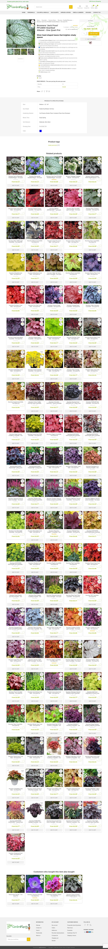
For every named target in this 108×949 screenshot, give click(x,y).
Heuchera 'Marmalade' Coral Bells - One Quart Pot (35, 531)
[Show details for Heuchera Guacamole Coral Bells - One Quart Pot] (54, 327)
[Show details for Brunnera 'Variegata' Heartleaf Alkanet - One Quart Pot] (73, 166)
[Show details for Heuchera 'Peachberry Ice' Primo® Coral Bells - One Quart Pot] (92, 456)
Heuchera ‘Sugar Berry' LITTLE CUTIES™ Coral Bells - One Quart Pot (73, 758)
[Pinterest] (88, 925)
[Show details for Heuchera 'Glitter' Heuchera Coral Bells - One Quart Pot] (92, 294)
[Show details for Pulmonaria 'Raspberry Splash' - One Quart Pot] (54, 884)
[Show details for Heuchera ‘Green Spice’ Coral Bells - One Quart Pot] (16, 198)
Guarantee (69, 930)
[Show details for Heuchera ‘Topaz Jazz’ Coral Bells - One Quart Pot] (92, 359)
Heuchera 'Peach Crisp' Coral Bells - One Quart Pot (92, 563)
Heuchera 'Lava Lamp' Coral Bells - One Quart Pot (54, 692)
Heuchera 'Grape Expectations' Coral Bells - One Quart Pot (15, 338)
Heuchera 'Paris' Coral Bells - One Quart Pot (73, 563)
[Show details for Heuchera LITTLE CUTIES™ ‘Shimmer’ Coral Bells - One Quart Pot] (73, 810)
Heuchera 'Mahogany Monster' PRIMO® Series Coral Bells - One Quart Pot (73, 693)
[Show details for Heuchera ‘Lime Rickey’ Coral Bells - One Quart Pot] (35, 681)
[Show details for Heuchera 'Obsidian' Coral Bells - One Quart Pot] (35, 552)
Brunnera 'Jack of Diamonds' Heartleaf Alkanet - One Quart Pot (16, 177)
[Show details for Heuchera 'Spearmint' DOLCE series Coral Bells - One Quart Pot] (16, 488)
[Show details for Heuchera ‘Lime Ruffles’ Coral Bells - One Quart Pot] (54, 778)
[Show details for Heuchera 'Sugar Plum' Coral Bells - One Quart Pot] (16, 649)
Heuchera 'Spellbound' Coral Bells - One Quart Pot (92, 628)
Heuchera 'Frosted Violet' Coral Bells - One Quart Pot (34, 757)
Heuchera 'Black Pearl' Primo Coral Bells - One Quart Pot (73, 596)
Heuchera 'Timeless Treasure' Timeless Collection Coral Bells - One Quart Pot (54, 500)
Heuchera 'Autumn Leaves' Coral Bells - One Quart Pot (34, 209)
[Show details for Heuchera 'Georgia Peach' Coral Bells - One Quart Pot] (73, 294)
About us (38, 935)
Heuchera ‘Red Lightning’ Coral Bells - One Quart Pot (54, 370)
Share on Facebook (44, 91)
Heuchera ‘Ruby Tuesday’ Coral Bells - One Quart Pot (73, 370)
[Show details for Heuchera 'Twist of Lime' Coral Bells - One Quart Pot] (16, 746)
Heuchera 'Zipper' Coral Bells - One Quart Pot (54, 660)
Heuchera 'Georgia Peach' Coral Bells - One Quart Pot (73, 306)
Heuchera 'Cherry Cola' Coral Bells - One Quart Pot (73, 241)
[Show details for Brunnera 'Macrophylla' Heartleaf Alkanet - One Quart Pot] (35, 166)
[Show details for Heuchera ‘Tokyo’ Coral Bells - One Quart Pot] (16, 713)
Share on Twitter (42, 91)
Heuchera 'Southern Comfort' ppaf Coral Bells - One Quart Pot (73, 629)
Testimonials (39, 933)
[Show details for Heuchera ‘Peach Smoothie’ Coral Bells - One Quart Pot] (16, 681)
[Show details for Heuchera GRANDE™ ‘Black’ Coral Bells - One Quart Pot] (92, 778)
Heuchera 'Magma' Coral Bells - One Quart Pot (54, 435)
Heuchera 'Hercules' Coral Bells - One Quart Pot (73, 338)
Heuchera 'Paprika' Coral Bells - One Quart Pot (54, 563)
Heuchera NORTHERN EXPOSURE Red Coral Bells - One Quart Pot (73, 435)
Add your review (74, 27)
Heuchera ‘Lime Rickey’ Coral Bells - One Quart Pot (35, 692)
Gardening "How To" (72, 933)
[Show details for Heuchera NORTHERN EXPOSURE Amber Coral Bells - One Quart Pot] (92, 520)
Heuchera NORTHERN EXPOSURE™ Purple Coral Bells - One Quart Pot (35, 468)
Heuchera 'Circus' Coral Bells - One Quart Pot (92, 241)
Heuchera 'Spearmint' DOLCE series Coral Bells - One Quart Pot (15, 500)
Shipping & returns (71, 935)
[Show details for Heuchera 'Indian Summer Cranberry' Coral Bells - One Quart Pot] (54, 746)
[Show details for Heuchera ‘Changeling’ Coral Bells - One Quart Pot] (16, 778)
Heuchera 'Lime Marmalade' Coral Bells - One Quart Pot (15, 531)
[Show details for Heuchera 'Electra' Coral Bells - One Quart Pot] (73, 262)
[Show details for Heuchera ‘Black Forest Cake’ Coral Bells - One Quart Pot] (92, 746)
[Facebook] (85, 925)
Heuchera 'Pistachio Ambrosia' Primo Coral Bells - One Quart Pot (54, 596)
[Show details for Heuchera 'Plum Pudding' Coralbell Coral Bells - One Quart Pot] (35, 585)
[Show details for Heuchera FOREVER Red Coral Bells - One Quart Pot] (92, 391)
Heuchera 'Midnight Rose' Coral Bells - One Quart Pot (73, 531)
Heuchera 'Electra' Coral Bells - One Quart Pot (73, 273)
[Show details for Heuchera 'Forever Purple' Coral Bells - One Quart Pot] (54, 294)
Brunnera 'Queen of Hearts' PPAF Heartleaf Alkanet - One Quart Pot (92, 177)
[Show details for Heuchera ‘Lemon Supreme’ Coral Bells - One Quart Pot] (35, 359)
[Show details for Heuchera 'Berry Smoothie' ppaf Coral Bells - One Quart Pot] (73, 198)
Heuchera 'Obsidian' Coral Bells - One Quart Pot (35, 563)
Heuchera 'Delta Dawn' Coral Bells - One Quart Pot (35, 273)
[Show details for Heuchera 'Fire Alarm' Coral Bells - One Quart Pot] (16, 294)
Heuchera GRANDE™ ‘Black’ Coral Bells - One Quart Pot (92, 789)
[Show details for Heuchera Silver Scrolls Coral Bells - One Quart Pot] (54, 617)
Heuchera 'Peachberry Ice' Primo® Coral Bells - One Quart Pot (92, 468)
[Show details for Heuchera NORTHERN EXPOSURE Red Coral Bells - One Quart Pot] (73, 423)
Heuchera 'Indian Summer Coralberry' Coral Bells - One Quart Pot (15, 435)
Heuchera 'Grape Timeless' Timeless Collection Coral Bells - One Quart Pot (92, 725)
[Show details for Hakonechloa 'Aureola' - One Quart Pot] (16, 884)
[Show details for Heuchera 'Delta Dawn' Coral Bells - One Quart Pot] (35, 262)
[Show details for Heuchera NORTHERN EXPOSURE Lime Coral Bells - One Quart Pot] (16, 552)
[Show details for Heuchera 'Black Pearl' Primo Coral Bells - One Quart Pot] (73, 585)
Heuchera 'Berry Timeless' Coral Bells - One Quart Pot (92, 209)
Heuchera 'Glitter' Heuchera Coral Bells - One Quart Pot (92, 306)
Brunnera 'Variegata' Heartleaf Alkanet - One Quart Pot (73, 177)
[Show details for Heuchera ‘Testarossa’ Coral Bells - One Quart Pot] (16, 842)
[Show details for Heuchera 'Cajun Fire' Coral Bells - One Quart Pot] (54, 230)
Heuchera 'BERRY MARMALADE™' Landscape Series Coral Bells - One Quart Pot (54, 210)
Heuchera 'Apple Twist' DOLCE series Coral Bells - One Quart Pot (73, 661)
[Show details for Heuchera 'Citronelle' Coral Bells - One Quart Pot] (16, 262)
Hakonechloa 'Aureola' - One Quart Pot (15, 895)
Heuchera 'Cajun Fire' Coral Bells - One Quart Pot (54, 241)
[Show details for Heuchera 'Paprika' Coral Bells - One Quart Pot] (54, 552)
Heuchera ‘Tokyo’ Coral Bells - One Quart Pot (15, 725)
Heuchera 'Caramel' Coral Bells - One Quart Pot (15, 402)
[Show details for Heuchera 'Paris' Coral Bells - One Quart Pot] (73, 552)
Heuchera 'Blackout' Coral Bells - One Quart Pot (34, 241)
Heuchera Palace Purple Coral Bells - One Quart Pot (54, 467)
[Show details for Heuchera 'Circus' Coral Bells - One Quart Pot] (92, 230)
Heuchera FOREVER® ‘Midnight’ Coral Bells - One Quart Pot (34, 822)
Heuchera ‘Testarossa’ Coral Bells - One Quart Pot (15, 854)
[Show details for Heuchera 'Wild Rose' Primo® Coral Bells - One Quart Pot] (73, 488)
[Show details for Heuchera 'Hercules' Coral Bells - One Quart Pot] (73, 327)
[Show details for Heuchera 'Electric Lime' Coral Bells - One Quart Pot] (35, 713)
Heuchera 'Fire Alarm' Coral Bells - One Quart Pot (15, 306)
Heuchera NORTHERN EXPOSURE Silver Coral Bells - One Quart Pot (92, 435)
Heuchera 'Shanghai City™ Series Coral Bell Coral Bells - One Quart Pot (16, 629)
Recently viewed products (58, 933)
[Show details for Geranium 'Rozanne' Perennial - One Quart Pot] (35, 884)
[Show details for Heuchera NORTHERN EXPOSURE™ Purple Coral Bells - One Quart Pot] (35, 456)
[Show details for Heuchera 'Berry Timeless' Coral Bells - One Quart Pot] (92, 198)
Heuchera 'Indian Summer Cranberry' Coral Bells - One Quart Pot (54, 758)
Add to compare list (73, 29)
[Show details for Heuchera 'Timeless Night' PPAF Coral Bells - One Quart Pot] (35, 649)
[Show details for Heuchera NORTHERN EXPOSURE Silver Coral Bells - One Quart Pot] (92, 423)
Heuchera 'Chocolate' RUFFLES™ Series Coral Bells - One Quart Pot (54, 403)
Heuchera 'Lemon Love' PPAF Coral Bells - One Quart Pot (35, 435)
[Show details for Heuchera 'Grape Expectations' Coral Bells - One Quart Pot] (16, 327)
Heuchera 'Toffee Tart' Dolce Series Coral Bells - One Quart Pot (54, 274)
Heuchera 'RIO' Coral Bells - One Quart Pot (92, 596)
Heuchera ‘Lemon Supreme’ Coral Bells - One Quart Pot (35, 370)
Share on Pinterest (47, 91)
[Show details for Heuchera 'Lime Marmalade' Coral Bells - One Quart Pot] (16, 520)
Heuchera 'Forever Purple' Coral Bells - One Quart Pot (54, 306)
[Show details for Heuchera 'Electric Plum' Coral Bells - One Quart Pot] (92, 262)
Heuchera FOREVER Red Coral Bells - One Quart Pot (92, 402)
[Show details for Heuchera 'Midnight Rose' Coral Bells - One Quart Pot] (73, 520)
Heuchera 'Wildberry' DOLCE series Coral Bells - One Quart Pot (92, 500)
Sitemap (38, 925)
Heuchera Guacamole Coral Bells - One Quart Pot (54, 338)
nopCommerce (42, 947)
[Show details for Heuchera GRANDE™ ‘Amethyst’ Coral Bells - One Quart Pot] (73, 713)
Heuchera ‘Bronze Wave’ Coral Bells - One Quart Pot (92, 338)
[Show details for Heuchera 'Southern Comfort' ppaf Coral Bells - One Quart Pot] (73, 617)
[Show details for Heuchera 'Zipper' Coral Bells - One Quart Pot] (54, 649)
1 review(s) (66, 27)
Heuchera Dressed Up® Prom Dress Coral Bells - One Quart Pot (54, 822)
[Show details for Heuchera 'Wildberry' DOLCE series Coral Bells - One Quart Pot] (92, 488)
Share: (38, 91)
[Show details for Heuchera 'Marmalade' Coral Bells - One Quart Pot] (35, 520)
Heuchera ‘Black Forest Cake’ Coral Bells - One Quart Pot (92, 757)
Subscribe (28, 939)
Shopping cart (55, 938)
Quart (40, 77)
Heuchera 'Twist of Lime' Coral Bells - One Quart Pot (15, 757)
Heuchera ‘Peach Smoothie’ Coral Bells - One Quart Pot (15, 692)
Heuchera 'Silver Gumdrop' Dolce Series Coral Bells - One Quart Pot (34, 629)
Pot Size (39, 76)
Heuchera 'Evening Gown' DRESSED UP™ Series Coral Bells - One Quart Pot (73, 403)
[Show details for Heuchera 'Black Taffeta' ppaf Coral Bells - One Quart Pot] (16, 230)
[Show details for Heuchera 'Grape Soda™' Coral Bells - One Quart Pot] (35, 327)
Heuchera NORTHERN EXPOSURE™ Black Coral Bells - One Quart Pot (15, 468)
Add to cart (94, 33)
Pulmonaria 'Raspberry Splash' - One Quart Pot (54, 895)
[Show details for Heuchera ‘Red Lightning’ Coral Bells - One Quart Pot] (54, 359)
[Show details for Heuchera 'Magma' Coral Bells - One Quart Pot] (54, 423)
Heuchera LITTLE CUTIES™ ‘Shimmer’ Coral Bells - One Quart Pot (73, 822)
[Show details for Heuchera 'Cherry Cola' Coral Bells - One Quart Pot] (73, 230)
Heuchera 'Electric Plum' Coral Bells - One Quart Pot (92, 273)
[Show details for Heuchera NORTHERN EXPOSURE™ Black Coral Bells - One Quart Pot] (16, 456)
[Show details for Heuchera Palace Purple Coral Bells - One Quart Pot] (54, 456)
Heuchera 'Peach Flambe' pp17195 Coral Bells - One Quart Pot (15, 596)
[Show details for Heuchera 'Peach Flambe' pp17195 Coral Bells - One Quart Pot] (16, 585)
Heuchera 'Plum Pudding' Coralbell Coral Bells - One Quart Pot (34, 596)
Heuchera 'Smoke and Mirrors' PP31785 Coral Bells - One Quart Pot (34, 790)
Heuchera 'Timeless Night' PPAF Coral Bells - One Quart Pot (35, 661)
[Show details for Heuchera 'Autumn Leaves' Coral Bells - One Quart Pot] (35, 198)
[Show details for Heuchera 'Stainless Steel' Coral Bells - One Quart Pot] (92, 649)
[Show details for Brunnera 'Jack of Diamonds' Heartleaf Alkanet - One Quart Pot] (16, 166)
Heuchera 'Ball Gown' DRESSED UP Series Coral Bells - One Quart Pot (92, 693)
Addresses (54, 930)
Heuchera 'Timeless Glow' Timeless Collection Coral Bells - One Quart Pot (34, 500)
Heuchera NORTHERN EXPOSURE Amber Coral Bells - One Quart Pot (92, 532)
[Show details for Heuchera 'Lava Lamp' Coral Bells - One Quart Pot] (54, 681)
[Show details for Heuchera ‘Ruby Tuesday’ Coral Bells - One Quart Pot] (73, 359)
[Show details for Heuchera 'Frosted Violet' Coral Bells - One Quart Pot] (35, 746)
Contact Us (39, 927)
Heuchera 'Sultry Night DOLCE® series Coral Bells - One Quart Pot (92, 822)
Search (71, 7)
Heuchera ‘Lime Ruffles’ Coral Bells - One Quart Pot (54, 789)
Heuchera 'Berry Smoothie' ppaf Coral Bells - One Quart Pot (73, 210)
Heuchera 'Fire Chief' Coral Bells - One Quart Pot (34, 306)
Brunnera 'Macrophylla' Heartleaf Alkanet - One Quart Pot (35, 177)
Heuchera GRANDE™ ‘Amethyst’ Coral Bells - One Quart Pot (73, 725)
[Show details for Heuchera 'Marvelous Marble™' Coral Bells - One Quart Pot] (54, 520)
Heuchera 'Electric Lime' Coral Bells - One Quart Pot (35, 725)
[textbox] (52, 7)
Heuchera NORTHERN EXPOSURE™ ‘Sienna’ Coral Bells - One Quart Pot (16, 822)
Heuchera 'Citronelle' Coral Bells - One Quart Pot (15, 273)
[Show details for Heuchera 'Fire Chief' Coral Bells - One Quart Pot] (35, 294)
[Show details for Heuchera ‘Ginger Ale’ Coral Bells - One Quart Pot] (73, 778)
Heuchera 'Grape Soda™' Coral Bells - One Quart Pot (34, 338)
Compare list (86, 8)
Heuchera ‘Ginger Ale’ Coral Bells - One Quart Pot (73, 789)
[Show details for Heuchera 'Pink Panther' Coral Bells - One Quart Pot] (73, 456)
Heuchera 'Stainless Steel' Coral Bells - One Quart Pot (92, 660)
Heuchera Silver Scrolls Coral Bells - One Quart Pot (54, 628)
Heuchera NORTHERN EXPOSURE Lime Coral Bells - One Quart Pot (15, 564)
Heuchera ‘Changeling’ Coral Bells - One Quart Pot (15, 789)
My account (80, 8)
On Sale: (87, 29)
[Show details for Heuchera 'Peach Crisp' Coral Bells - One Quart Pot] (92, 552)
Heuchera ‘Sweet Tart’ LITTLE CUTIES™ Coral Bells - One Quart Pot (54, 725)
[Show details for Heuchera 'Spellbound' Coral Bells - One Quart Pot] (92, 617)
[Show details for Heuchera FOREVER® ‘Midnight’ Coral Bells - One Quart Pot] (35, 810)
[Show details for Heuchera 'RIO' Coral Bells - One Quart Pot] (92, 585)
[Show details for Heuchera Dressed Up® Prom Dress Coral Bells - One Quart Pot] (54, 810)
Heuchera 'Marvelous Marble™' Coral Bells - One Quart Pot (54, 532)
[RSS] (90, 925)
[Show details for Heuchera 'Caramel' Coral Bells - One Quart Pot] (16, 391)
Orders (53, 927)
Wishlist (53, 940)
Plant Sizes (70, 927)
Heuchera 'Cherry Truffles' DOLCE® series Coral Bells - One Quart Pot (35, 403)
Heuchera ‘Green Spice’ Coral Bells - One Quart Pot (15, 209)
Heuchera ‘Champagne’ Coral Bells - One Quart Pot (16, 370)
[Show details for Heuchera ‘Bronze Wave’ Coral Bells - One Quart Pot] (92, 327)
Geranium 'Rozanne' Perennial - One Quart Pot (34, 895)
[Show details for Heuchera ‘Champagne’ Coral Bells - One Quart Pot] (16, 359)
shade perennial (52, 145)
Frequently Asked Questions (74, 925)
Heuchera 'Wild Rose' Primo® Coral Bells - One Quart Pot (73, 499)
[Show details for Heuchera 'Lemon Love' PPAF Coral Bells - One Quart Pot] (35, 423)
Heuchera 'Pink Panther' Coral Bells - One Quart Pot (73, 467)
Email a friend (49, 91)
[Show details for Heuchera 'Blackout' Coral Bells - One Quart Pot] (35, 230)
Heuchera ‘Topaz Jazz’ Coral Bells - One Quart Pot (92, 370)
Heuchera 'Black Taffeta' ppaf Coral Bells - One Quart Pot (16, 241)
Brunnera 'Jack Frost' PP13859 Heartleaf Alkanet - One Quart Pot (54, 177)
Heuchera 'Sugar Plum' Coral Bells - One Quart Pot (16, 660)
